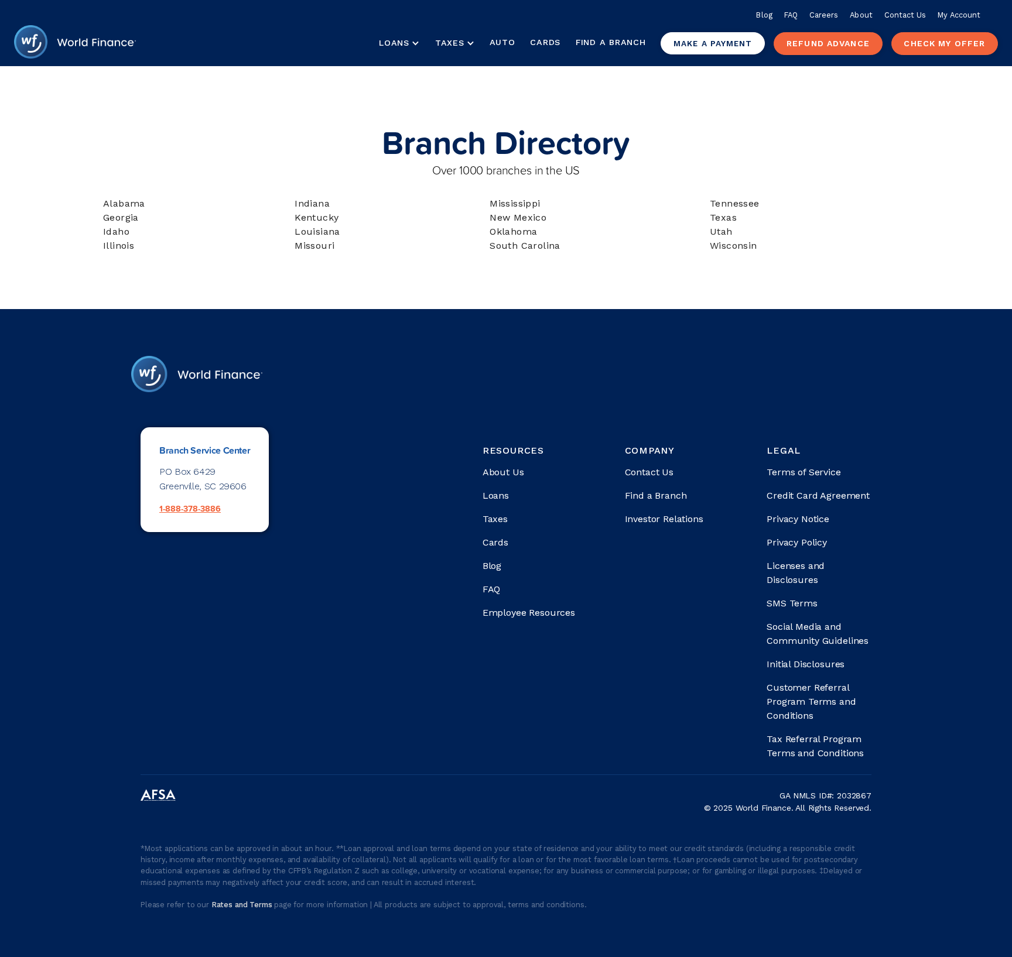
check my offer (944, 43)
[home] (75, 43)
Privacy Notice (798, 518)
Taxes (449, 42)
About (861, 15)
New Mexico (518, 217)
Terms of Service (803, 472)
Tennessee (735, 203)
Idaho (116, 231)
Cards (545, 42)
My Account (959, 15)
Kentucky (317, 217)
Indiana (312, 203)
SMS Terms (792, 603)
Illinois (118, 245)
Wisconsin (733, 245)
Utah (721, 231)
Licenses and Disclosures (796, 572)
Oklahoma (513, 231)
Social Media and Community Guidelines (818, 633)
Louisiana (317, 231)
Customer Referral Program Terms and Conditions (811, 701)
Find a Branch (610, 42)
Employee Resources (529, 612)
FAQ (791, 15)
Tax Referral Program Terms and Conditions (815, 746)
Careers (823, 15)
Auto (502, 42)
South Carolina (525, 245)
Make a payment (712, 43)
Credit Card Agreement (818, 495)
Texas (723, 217)
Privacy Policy (797, 542)
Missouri (314, 245)
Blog (764, 15)
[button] (398, 43)
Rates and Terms (242, 904)
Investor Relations (664, 518)
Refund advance (828, 43)
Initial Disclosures (806, 664)
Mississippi (515, 203)
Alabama (124, 203)
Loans (496, 495)
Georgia (121, 217)
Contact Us (905, 15)
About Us (503, 472)
